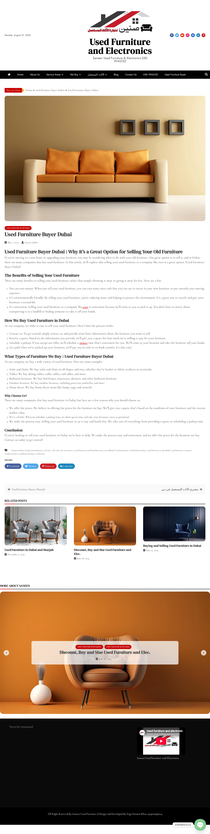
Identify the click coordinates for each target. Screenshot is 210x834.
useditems (40, 453)
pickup (83, 343)
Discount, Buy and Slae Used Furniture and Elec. (102, 552)
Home (20, 74)
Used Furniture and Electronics (120, 46)
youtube (182, 35)
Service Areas (53, 74)
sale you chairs (66, 450)
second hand (78, 450)
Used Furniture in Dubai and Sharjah (29, 550)
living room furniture (34, 450)
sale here (47, 450)
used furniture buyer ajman (89, 647)
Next (203, 653)
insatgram (188, 35)
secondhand (109, 450)
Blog (116, 74)
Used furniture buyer (138, 450)
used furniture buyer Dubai (18, 228)
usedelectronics (11, 453)
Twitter (32, 466)
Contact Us (131, 74)
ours (85, 307)
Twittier (177, 35)
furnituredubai (18, 450)
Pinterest (49, 466)
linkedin (198, 35)
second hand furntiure (94, 450)
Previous (6, 653)
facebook (172, 35)
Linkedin (67, 466)
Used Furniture (121, 450)
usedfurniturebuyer (27, 453)
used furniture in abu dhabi (159, 450)
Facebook (13, 466)
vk (193, 35)
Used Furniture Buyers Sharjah (28, 489)
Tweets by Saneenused (21, 726)
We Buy (74, 74)
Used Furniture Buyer (175, 74)
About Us (35, 74)
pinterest (203, 35)
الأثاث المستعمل (96, 74)
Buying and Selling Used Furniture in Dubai (172, 546)
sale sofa (55, 450)
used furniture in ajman (181, 450)
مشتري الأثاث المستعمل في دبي (180, 489)
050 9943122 (150, 74)
